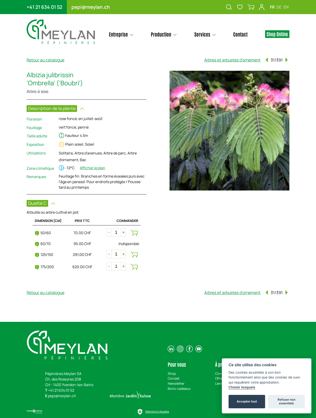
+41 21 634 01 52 (44, 7)
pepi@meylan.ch (90, 7)
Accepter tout (247, 401)
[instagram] (180, 349)
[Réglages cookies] (140, 412)
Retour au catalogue (45, 60)
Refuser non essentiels (286, 401)
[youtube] (198, 349)
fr (272, 7)
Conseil (173, 378)
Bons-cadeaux (179, 388)
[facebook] (189, 349)
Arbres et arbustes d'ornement (232, 60)
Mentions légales (157, 411)
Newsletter (176, 383)
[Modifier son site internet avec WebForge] (34, 411)
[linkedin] (171, 349)
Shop (172, 373)
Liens (219, 383)
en (285, 7)
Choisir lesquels (242, 387)
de (279, 7)
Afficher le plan (92, 167)
